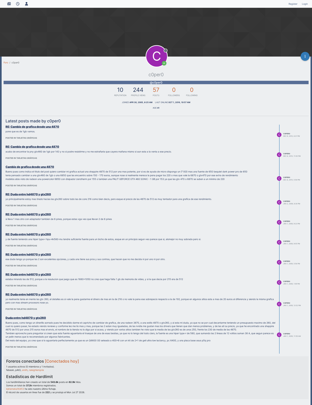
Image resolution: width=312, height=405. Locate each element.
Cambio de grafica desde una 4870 (30, 167)
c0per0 (286, 134)
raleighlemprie (36, 370)
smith (25, 370)
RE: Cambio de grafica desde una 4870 (32, 126)
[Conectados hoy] (62, 361)
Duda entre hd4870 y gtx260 (26, 318)
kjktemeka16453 (15, 388)
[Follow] (164, 63)
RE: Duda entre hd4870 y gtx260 (28, 194)
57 (156, 89)
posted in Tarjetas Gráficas (21, 138)
